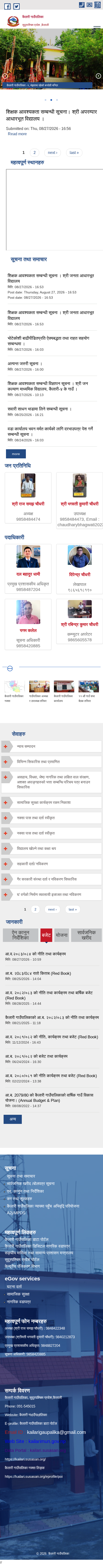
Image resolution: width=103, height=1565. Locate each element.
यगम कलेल (28, 630)
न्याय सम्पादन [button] (26, 746)
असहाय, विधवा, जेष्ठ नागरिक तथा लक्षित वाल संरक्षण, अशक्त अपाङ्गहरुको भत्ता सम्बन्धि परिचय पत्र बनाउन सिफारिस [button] (53, 782)
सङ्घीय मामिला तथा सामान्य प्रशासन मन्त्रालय (39, 1253)
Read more (17, 134)
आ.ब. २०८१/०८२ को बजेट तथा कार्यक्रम (36, 1056)
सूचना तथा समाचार (21, 1176)
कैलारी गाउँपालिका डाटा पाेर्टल (26, 1239)
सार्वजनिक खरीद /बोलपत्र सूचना (31, 1183)
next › (52, 153)
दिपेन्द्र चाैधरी (79, 574)
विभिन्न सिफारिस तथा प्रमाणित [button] (38, 762)
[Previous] (4, 75)
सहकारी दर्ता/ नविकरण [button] (32, 864)
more (16, 454)
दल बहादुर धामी (28, 574)
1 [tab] (45, 100)
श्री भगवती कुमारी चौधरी (79, 504)
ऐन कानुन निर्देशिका (20, 935)
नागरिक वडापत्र (19, 1302)
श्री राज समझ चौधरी (28, 504)
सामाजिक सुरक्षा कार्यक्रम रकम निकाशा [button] (44, 802)
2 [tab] (51, 100)
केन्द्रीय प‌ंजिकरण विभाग (22, 1266)
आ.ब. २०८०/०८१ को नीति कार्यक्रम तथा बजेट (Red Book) (51, 1076)
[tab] (51, 746)
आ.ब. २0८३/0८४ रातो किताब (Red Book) (38, 973)
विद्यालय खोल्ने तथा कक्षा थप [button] (36, 849)
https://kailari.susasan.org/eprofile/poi (34, 1476)
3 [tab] (57, 100)
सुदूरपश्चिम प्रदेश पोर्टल (22, 1259)
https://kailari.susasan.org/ (25, 1459)
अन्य (13, 1119)
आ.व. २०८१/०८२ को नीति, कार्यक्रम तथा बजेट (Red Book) (51, 1037)
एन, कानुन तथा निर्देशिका (25, 1191)
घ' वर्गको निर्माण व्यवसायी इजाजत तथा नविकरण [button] (49, 895)
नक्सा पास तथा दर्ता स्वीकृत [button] (36, 818)
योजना (62, 935)
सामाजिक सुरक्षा (18, 1294)
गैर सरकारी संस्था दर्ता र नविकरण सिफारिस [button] (47, 879)
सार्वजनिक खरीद (86, 935)
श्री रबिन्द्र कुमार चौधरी (79, 624)
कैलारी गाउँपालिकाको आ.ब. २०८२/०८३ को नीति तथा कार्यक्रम (52, 1017)
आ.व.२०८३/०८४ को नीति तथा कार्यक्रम (35, 954)
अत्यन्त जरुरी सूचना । (25, 363)
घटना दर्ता (14, 1287)
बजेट (46, 937)
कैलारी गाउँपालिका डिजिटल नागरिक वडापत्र (37, 1246)
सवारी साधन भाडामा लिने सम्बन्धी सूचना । (40, 409)
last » (74, 153)
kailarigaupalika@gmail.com (56, 1432)
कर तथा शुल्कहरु (19, 1199)
